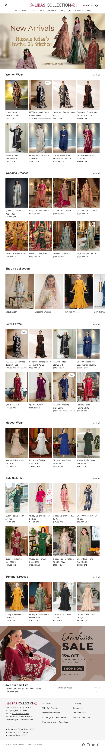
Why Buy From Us (50, 708)
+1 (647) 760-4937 (24, 716)
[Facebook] (83, 744)
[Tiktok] (98, 744)
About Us (46, 703)
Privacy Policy (79, 712)
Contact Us (78, 708)
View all (96, 75)
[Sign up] (95, 688)
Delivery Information (51, 712)
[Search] (6, 5)
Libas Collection (18, 745)
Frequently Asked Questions (55, 722)
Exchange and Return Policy (55, 717)
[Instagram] (88, 744)
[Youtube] (93, 744)
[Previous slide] (8, 95)
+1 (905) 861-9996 (20, 713)
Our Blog (77, 703)
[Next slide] (25, 95)
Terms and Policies (34, 745)
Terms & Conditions (81, 717)
